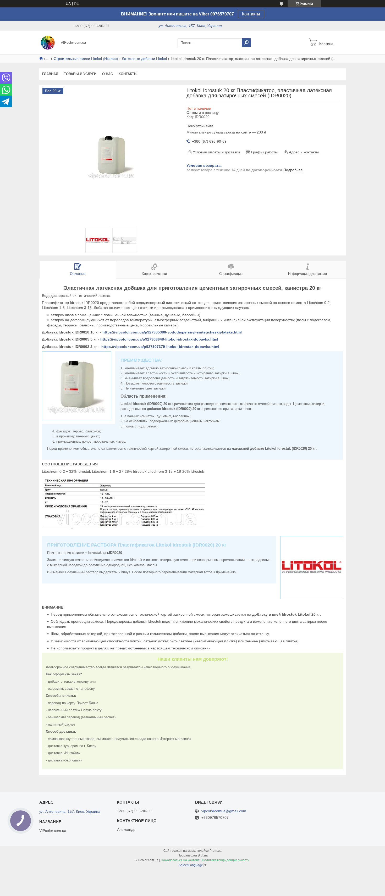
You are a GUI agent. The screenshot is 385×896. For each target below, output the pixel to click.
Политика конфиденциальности (226, 860)
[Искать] (246, 42)
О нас (107, 74)
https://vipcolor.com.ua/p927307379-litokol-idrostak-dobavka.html (160, 346)
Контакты (251, 14)
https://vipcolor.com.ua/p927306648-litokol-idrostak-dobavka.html (159, 339)
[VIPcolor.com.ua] (48, 42)
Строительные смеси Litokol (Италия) (86, 59)
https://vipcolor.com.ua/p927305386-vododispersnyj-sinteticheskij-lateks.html (172, 332)
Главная (50, 74)
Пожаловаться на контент (180, 860)
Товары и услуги (80, 74)
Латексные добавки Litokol (144, 59)
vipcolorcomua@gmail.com (223, 811)
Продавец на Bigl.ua (193, 855)
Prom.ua (216, 851)
